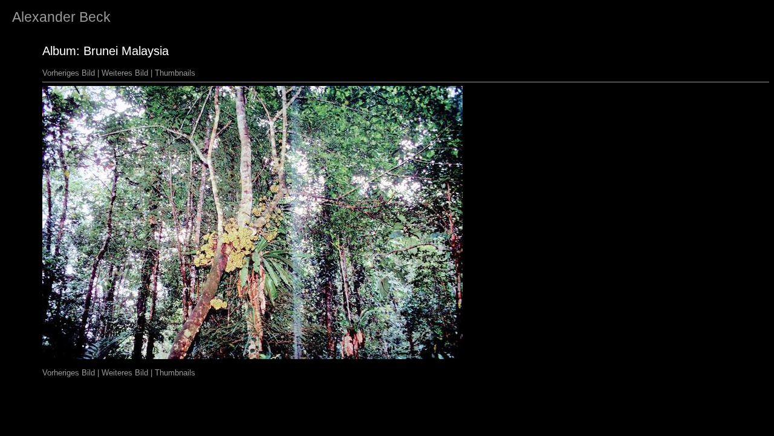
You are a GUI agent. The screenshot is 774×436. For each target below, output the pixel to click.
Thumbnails (175, 73)
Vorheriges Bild (68, 73)
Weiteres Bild (125, 73)
